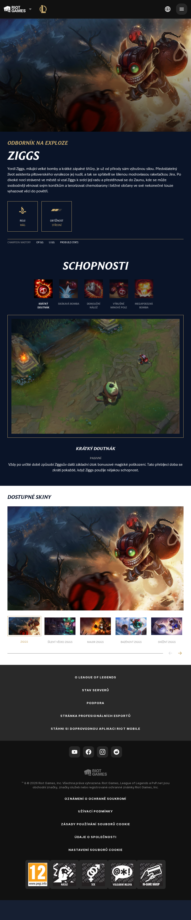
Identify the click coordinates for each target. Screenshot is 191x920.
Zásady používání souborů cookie (95, 824)
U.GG (52, 242)
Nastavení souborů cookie (95, 850)
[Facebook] (88, 752)
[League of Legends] (43, 9)
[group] (94, 294)
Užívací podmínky (95, 811)
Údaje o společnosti (96, 837)
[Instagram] (102, 752)
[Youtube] (74, 752)
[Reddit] (116, 752)
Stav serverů (95, 690)
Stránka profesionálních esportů (95, 716)
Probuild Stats (69, 242)
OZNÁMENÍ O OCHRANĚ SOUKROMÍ (95, 798)
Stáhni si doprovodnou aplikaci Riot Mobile (95, 728)
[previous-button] (170, 653)
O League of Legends (95, 677)
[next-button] (180, 653)
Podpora (95, 703)
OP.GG (39, 242)
